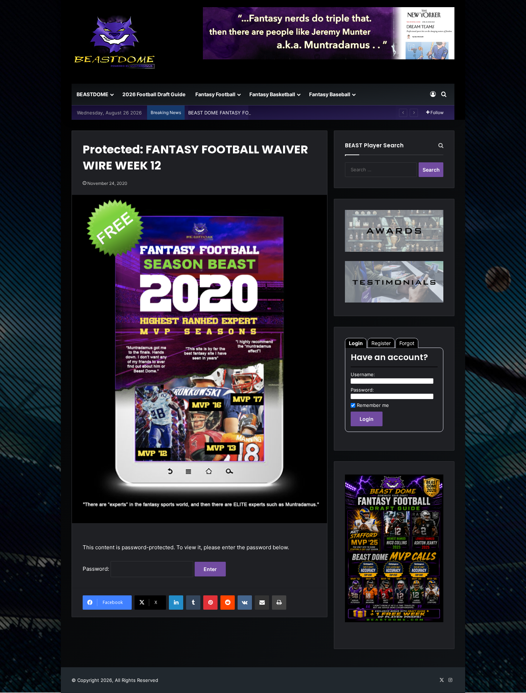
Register (381, 343)
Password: (97, 568)
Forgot (406, 343)
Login (356, 343)
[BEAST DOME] (114, 41)
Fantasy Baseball (329, 94)
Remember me (373, 405)
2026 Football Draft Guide (153, 94)
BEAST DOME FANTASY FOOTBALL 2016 (233, 113)
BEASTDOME (92, 94)
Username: (363, 374)
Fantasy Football (215, 94)
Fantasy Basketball (272, 94)
